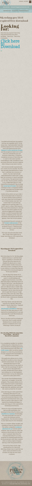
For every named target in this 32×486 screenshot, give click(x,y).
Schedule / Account (23, 1)
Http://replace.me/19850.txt (9, 308)
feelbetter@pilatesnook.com (20, 7)
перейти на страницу (8, 414)
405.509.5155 (6, 7)
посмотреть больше (10, 186)
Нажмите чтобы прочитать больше (12, 150)
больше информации (11, 223)
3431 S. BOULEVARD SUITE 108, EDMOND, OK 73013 (15, 482)
